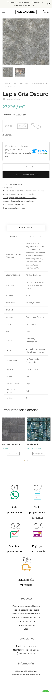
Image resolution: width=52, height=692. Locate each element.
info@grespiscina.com (27, 650)
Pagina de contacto (26, 646)
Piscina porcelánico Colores (26, 606)
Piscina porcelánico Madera (26, 613)
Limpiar (8, 135)
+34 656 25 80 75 (26, 654)
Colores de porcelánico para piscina (18, 201)
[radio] (9, 126)
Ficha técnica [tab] (27, 227)
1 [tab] (24, 460)
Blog (26, 629)
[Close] (50, 4)
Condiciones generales (26, 671)
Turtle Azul (32, 444)
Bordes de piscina (26, 625)
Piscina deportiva (26, 621)
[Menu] (3, 12)
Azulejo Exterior (28, 194)
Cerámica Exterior (40, 83)
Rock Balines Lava (11, 444)
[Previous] (5, 433)
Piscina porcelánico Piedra (15, 208)
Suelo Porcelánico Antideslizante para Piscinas (23, 191)
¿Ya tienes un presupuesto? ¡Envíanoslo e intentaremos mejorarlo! (25, 3)
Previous (7, 47)
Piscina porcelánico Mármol (26, 617)
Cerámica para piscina (20, 83)
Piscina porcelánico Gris (13, 204)
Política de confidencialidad (26, 675)
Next (44, 47)
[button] (13, 453)
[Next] (47, 433)
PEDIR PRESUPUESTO (26, 174)
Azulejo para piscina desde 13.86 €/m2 (19, 198)
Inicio (6, 83)
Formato (7, 115)
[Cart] (44, 11)
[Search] (48, 11)
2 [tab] (27, 460)
